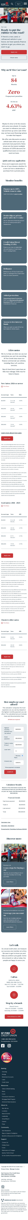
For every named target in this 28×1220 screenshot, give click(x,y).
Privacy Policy (5, 1169)
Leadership (5, 1116)
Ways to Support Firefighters (9, 1133)
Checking (4, 1072)
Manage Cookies (14, 1169)
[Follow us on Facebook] (2, 1045)
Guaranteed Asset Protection (13, 298)
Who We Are (5, 1108)
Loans (3, 1079)
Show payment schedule (12, 767)
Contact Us (5, 1142)
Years (15, 757)
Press (3, 1124)
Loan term (7, 749)
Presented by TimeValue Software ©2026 (14, 829)
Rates (3, 1091)
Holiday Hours (5, 1145)
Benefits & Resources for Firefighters (12, 1136)
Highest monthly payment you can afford (8, 730)
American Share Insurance (9, 1102)
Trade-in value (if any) (8, 744)
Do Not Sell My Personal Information (11, 1155)
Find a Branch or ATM (14, 1016)
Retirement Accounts (7, 1077)
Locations (4, 1111)
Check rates (14, 57)
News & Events (6, 1113)
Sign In (19, 4)
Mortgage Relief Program (8, 1099)
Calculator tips (5, 822)
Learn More (9, 882)
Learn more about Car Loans (11, 433)
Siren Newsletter (6, 1130)
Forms (3, 1094)
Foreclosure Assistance (8, 1096)
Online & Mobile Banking (8, 1089)
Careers (4, 1121)
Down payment (7, 738)
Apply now (14, 52)
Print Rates (6, 386)
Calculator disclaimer (7, 826)
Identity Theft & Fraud (8, 1153)
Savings (4, 1074)
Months (18, 756)
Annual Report (5, 1119)
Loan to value (18, 194)
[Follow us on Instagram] (9, 1045)
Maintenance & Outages (8, 1150)
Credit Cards (5, 1082)
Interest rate (8, 761)
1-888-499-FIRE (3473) (8, 1039)
